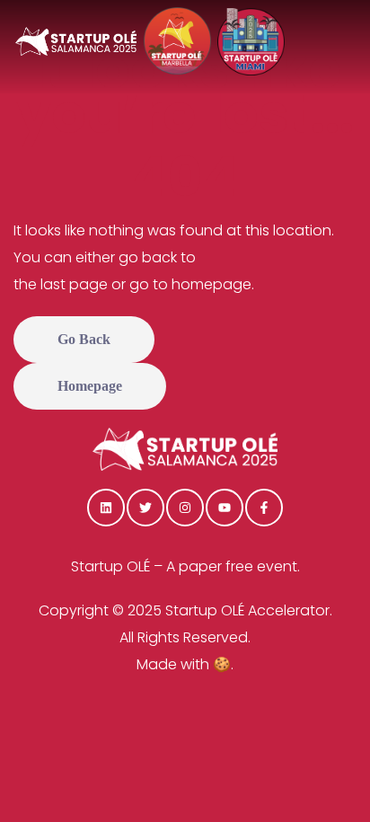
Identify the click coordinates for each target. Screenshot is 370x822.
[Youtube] (224, 507)
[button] (83, 339)
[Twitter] (145, 507)
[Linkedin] (106, 507)
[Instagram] (185, 507)
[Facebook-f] (264, 507)
